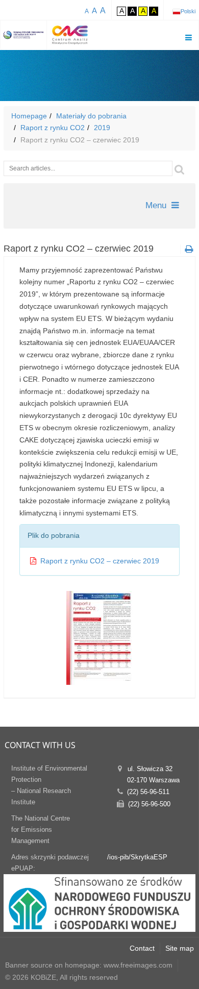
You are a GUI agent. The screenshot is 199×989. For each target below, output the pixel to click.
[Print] (187, 249)
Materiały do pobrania (91, 116)
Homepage (29, 116)
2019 (102, 127)
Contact (142, 948)
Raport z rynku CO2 (52, 127)
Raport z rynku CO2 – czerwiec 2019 (99, 561)
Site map (179, 948)
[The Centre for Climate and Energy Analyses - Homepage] (70, 35)
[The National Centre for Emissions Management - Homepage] (24, 35)
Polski (188, 11)
